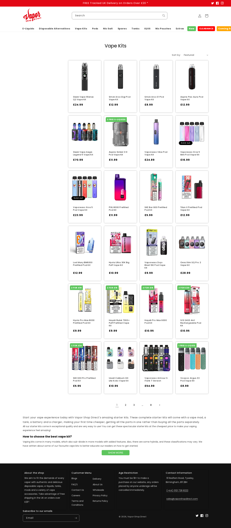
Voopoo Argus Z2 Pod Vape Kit (190, 379)
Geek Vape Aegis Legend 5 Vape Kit (83, 153)
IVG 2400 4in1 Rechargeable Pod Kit (190, 323)
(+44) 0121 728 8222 (177, 490)
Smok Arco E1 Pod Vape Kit (154, 98)
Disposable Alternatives (54, 28)
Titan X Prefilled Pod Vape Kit (191, 208)
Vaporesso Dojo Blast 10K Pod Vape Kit (155, 265)
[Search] (163, 15)
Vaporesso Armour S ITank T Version (156, 379)
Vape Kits (81, 28)
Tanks (135, 28)
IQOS (147, 28)
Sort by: (176, 55)
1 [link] (117, 405)
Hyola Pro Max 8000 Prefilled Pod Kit (84, 321)
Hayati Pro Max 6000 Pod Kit (156, 321)
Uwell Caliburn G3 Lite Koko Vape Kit (119, 379)
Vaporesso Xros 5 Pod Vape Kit (83, 208)
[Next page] (159, 405)
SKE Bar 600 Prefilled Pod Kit (156, 208)
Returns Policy (100, 501)
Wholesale (98, 490)
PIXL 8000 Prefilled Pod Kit (119, 208)
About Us (97, 484)
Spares (122, 28)
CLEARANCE (206, 28)
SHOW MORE (115, 452)
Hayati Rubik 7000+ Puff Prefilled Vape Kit (119, 323)
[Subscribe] (75, 518)
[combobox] (119, 15)
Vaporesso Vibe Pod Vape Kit (156, 153)
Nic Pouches (163, 28)
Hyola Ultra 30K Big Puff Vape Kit (119, 264)
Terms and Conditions (77, 502)
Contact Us (78, 490)
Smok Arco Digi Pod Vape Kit (120, 98)
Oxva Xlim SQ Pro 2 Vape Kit (190, 264)
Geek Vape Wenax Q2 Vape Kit (83, 98)
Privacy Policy (100, 495)
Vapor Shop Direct (136, 516)
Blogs (74, 478)
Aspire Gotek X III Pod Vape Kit (118, 153)
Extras (180, 28)
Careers (76, 495)
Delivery (97, 478)
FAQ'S (75, 484)
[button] (28, 28)
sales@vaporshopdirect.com (182, 498)
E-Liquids (28, 28)
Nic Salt (108, 28)
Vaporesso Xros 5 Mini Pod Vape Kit (190, 153)
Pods (95, 28)
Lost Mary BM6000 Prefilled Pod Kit (83, 264)
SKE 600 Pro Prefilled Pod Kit (84, 379)
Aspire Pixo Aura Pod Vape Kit (191, 98)
